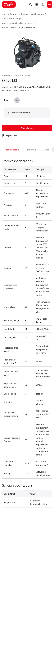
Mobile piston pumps (11, 18)
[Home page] (9, 4)
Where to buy (27, 128)
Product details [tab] (12, 149)
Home (4, 14)
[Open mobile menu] (49, 4)
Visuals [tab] (46, 149)
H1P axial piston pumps (12, 27)
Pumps (24, 14)
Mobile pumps (37, 14)
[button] (37, 4)
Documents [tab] (30, 149)
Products (14, 14)
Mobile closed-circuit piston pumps (18, 23)
